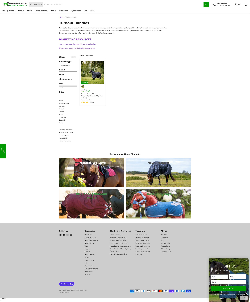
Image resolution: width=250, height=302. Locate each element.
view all (73, 57)
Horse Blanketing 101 (117, 235)
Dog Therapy (89, 266)
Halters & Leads (90, 243)
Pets (86, 263)
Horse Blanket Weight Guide (119, 243)
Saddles (87, 252)
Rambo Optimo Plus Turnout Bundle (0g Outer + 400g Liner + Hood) (92, 96)
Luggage (87, 249)
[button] (3, 151)
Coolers (87, 257)
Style (61, 74)
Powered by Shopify (65, 292)
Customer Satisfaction (142, 243)
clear (75, 62)
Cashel (61, 109)
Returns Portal (165, 246)
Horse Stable (63, 138)
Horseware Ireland (86, 100)
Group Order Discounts (142, 252)
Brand (62, 70)
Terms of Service (166, 252)
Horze (61, 114)
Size (61, 84)
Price (61, 92)
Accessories (63, 11)
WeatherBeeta (64, 103)
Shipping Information (142, 238)
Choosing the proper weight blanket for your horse (77, 48)
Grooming (88, 274)
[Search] (206, 4)
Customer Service (141, 235)
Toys (85, 11)
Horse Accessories (65, 141)
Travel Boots (89, 271)
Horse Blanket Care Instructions (120, 246)
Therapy (53, 11)
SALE (92, 11)
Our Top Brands (8, 11)
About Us (164, 235)
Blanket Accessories (91, 269)
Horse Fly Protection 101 (118, 238)
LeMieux (62, 106)
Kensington (63, 117)
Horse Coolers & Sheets (66, 133)
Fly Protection (76, 11)
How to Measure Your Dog (118, 254)
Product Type (65, 62)
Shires (61, 101)
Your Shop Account (141, 249)
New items (88, 235)
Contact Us (164, 238)
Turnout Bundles (65, 65)
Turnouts (21, 11)
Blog (162, 240)
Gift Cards (138, 255)
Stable (29, 11)
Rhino (61, 123)
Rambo (61, 112)
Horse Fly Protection (65, 130)
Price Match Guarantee (142, 246)
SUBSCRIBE (228, 288)
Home (61, 17)
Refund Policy (165, 243)
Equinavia (62, 120)
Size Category (65, 79)
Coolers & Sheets (41, 11)
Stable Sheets (89, 260)
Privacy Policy (165, 249)
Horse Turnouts (64, 135)
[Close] (246, 260)
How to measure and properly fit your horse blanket (77, 44)
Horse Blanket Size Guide (118, 240)
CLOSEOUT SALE (90, 238)
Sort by (82, 55)
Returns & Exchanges (142, 240)
